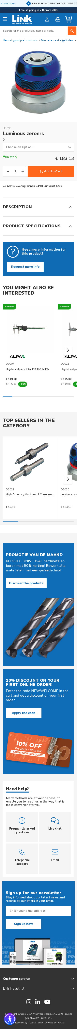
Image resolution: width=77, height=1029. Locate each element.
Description (17, 207)
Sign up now (23, 924)
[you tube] (47, 1002)
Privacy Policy (20, 1022)
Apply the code (24, 713)
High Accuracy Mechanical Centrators (30, 494)
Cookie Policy (36, 1022)
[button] (67, 350)
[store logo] (22, 19)
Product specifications (31, 226)
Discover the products (26, 583)
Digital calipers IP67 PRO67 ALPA (27, 369)
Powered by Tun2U (54, 1022)
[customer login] (46, 19)
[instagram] (29, 1002)
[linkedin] (38, 1002)
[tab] (38, 206)
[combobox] (38, 31)
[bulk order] (57, 19)
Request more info (25, 267)
